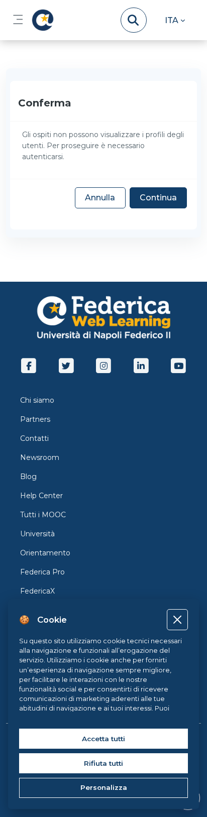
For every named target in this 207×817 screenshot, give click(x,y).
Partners (35, 419)
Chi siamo (37, 400)
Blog (28, 476)
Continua (158, 197)
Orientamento (45, 552)
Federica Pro (42, 571)
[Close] (177, 619)
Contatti (34, 438)
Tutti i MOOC (43, 514)
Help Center (41, 495)
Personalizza (103, 787)
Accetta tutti (103, 739)
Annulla (100, 197)
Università (37, 533)
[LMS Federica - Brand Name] (40, 20)
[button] (175, 20)
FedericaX (37, 591)
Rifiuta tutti (103, 763)
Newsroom (39, 457)
